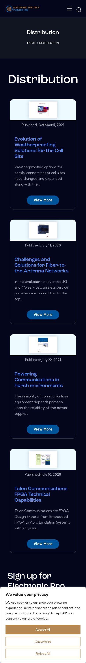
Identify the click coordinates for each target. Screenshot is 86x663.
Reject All (43, 653)
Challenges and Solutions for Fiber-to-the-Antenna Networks (42, 265)
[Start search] (79, 10)
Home (31, 43)
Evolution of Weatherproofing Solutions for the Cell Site (39, 148)
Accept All (43, 630)
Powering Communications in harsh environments (39, 380)
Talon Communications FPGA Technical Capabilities (41, 494)
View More (43, 200)
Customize (43, 641)
